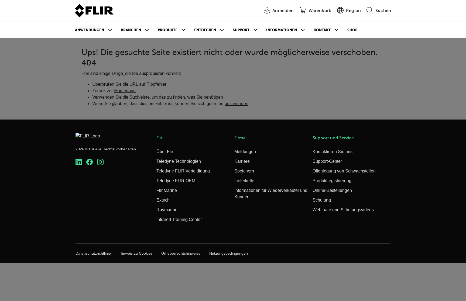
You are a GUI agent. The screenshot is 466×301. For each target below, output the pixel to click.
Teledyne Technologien (178, 161)
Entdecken (205, 30)
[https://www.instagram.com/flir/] (100, 162)
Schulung (322, 200)
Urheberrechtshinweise (181, 253)
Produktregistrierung (332, 180)
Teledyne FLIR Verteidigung (183, 171)
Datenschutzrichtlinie (93, 253)
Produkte (167, 30)
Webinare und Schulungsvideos (343, 209)
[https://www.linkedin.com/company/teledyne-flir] (79, 162)
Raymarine (166, 209)
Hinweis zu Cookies (136, 253)
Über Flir (164, 151)
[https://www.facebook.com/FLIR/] (89, 162)
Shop (352, 30)
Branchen (131, 30)
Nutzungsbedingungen (228, 253)
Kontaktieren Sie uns (332, 151)
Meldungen (245, 151)
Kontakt (322, 30)
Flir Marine (166, 190)
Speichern (244, 171)
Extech (163, 200)
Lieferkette (244, 180)
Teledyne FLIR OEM (175, 180)
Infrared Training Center (179, 219)
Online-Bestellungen (332, 190)
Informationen (281, 30)
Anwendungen (89, 30)
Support (241, 30)
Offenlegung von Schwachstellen (344, 171)
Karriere (242, 161)
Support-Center (327, 161)
